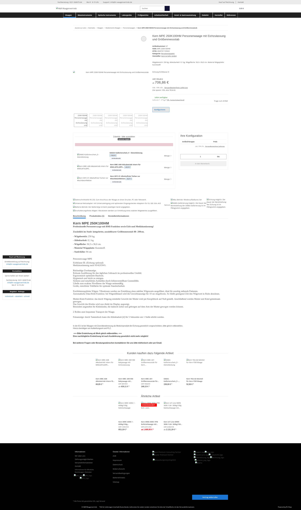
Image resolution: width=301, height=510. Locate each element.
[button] (231, 8)
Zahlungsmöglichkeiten (84, 459)
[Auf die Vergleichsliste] (143, 38)
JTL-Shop (289, 507)
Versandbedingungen (121, 473)
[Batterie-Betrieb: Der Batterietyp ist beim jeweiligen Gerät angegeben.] (101, 207)
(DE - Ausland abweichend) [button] (175, 100)
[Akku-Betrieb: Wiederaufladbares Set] (186, 199)
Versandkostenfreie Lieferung (176, 88)
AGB (114, 456)
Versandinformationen (84, 463)
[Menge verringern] (183, 156)
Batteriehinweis (119, 477)
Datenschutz (118, 464)
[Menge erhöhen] (223, 156)
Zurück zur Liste (80, 28)
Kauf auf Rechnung (226, 2)
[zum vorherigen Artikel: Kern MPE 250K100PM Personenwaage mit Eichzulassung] (220, 27)
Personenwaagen (168, 53)
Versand (102, 501)
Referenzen (231, 15)
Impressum (117, 460)
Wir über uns (80, 456)
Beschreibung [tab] (79, 216)
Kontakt (241, 2)
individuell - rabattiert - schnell (17, 296)
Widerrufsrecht (119, 469)
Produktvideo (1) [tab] (96, 216)
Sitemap (116, 482)
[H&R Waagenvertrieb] (66, 8)
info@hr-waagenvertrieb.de (121, 2)
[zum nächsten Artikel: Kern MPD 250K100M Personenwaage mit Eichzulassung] (225, 27)
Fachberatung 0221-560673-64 (69, 2)
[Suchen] (167, 8)
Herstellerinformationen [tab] (118, 216)
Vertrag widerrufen (210, 497)
